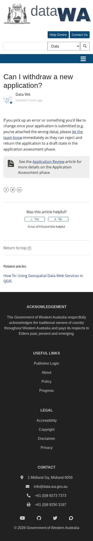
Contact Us (80, 34)
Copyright (46, 429)
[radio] (35, 219)
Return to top (14, 247)
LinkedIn (19, 192)
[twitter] (55, 518)
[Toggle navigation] (83, 58)
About (46, 372)
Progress (46, 391)
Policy (46, 381)
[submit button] (85, 46)
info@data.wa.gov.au (50, 486)
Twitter (13, 192)
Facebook (6, 192)
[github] (39, 518)
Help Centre (58, 34)
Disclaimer (46, 438)
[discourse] (71, 518)
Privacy (47, 448)
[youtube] (22, 518)
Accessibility (47, 420)
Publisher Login (46, 363)
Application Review (48, 161)
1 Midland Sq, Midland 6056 (50, 477)
